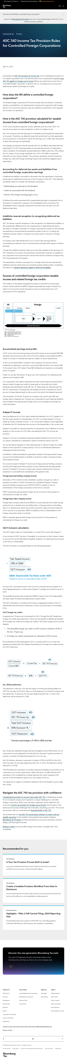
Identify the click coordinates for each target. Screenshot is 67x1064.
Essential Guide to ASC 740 (41, 810)
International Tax (8, 34)
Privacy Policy (15, 1048)
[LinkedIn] (33, 1039)
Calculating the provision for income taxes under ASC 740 (24, 797)
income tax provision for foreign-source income (28, 805)
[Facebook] (4, 1039)
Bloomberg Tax (8, 6)
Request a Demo (7, 1030)
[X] (63, 1039)
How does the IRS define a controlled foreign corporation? (21, 14)
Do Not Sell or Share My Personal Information (32, 1048)
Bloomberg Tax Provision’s (20, 19)
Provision (19, 34)
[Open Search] (60, 6)
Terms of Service (49, 1048)
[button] (12, 1)
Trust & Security (6, 1048)
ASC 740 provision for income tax (27, 76)
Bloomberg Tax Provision (12, 820)
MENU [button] (63, 6)
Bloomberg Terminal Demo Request (29, 1)
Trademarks (58, 1048)
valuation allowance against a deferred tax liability (32, 268)
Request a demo (9, 827)
